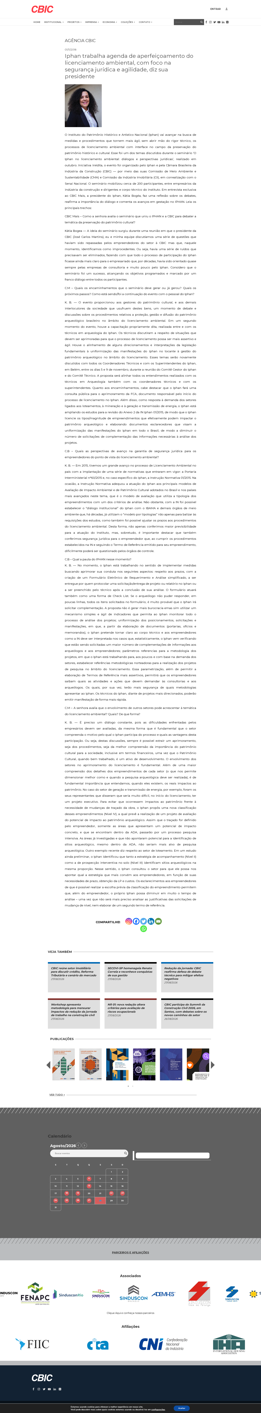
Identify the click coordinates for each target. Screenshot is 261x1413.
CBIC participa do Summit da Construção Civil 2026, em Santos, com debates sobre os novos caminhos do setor (185, 1010)
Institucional (53, 22)
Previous (48, 1065)
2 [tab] (132, 1086)
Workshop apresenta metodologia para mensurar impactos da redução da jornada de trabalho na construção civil (74, 1010)
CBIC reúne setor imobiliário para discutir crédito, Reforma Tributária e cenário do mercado (73, 972)
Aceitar (181, 1408)
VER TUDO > (57, 1094)
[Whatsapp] (143, 928)
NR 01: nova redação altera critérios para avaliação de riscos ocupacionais (126, 1008)
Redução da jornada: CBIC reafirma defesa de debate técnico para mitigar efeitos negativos (183, 974)
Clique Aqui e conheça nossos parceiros (130, 1313)
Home (37, 22)
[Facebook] (136, 921)
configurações (158, 1409)
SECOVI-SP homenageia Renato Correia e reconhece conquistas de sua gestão (130, 972)
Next (213, 1065)
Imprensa (91, 22)
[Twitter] (143, 921)
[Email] (158, 921)
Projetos (73, 22)
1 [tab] (128, 1086)
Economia (109, 22)
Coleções (127, 22)
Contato (144, 22)
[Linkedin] (151, 921)
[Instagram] (128, 921)
